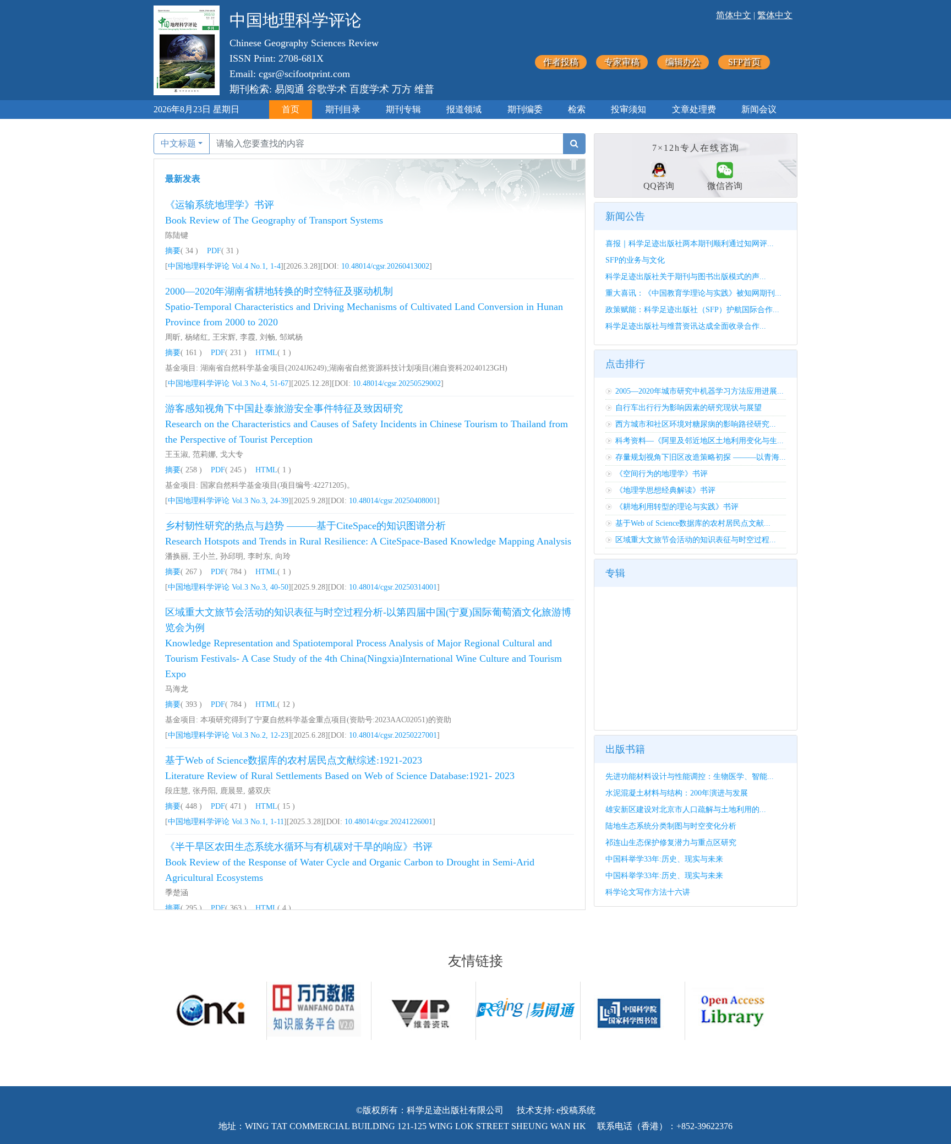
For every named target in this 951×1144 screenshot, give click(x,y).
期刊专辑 (403, 109)
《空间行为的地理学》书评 (661, 474)
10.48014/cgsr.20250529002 (397, 383)
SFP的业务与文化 (635, 260)
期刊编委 (525, 109)
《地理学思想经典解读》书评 (665, 490)
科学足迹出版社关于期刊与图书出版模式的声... (685, 277)
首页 (290, 109)
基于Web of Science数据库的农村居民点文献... (692, 523)
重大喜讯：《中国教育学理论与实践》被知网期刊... (693, 293)
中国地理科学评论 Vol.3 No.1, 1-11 (226, 822)
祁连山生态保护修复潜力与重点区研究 (670, 842)
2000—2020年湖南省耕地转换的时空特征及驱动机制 (279, 291)
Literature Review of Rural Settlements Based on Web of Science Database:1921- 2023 (340, 775)
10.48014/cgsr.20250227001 (393, 735)
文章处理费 (694, 109)
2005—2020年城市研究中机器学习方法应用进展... (699, 391)
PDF (214, 251)
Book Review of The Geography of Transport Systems (274, 220)
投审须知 (628, 109)
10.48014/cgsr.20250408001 (393, 501)
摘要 (173, 251)
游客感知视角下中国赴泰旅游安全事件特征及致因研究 (284, 408)
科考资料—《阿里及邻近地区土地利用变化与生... (699, 441)
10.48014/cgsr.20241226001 (389, 822)
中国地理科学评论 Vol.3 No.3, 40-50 (228, 587)
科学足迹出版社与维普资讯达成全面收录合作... (685, 326)
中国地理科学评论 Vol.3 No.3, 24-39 (228, 501)
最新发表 (182, 178)
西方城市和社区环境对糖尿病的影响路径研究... (695, 424)
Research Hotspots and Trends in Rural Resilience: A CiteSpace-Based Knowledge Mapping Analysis (368, 541)
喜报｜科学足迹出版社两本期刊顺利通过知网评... (689, 243)
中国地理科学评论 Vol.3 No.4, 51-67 (228, 383)
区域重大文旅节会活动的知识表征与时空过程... (695, 540)
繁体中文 (774, 15)
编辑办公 (683, 62)
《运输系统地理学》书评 (219, 204)
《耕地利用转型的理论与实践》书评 (677, 507)
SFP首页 (744, 62)
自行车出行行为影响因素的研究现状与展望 (688, 408)
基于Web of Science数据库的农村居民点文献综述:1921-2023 (293, 760)
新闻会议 (759, 109)
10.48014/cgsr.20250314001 (393, 587)
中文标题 (178, 143)
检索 (577, 109)
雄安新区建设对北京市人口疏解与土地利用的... (685, 809)
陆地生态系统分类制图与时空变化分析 (670, 826)
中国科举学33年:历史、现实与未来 (664, 859)
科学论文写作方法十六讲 (647, 892)
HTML (266, 352)
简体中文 (733, 15)
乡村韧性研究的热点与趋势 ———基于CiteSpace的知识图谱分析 (305, 525)
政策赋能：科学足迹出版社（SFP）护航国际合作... (692, 310)
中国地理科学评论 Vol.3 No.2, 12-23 (228, 735)
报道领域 (464, 109)
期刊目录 (342, 109)
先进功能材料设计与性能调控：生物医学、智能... (689, 776)
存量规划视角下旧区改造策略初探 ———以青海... (700, 457)
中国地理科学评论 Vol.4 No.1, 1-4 (224, 266)
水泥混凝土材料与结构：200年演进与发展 (676, 793)
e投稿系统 (575, 1110)
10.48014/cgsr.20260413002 (385, 266)
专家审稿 (622, 62)
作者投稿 (560, 62)
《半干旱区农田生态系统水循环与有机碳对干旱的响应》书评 (299, 846)
